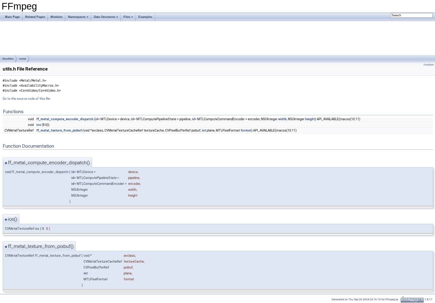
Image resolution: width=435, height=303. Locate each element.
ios (38, 125)
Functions (429, 64)
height (310, 119)
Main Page (12, 17)
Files (126, 17)
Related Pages (35, 17)
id (96, 119)
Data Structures (104, 17)
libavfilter (8, 58)
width (282, 119)
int (204, 130)
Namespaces (77, 17)
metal (22, 58)
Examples (145, 17)
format (246, 130)
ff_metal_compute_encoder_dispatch (64, 119)
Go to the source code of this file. (27, 98)
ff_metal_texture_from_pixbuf (59, 130)
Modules (57, 17)
